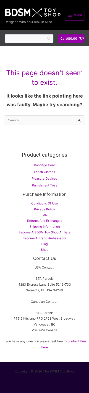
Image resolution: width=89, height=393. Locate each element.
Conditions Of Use (44, 203)
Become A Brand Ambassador (44, 238)
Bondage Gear (44, 165)
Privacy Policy (44, 209)
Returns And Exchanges (44, 220)
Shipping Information (44, 226)
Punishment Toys (44, 185)
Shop (44, 249)
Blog (44, 244)
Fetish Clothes (44, 172)
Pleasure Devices (44, 178)
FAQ (44, 215)
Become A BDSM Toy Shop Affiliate (44, 232)
